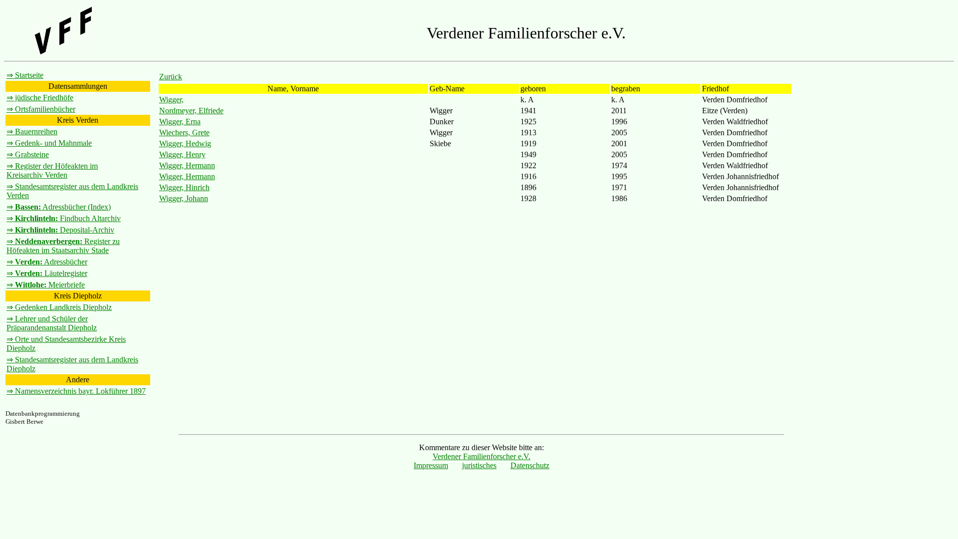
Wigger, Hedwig (185, 143)
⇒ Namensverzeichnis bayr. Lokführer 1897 (76, 391)
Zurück (170, 76)
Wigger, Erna (180, 121)
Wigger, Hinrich (184, 187)
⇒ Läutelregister (46, 273)
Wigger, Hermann (187, 165)
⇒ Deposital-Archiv (60, 230)
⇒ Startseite (24, 75)
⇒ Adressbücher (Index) (58, 207)
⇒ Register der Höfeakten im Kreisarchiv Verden (52, 170)
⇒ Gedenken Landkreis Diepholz (59, 307)
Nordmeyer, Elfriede (191, 110)
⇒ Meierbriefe (45, 284)
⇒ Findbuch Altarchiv (63, 218)
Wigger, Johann (183, 198)
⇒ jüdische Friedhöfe (39, 97)
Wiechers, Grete (184, 132)
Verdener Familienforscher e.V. (481, 456)
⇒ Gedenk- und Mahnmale (49, 143)
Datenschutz (529, 465)
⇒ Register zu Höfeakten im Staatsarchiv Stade (63, 246)
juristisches (479, 465)
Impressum (431, 465)
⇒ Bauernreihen (31, 131)
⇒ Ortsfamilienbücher (40, 109)
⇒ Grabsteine (27, 154)
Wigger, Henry (182, 154)
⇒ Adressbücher (46, 262)
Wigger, (171, 99)
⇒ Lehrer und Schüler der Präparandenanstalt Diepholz (51, 323)
